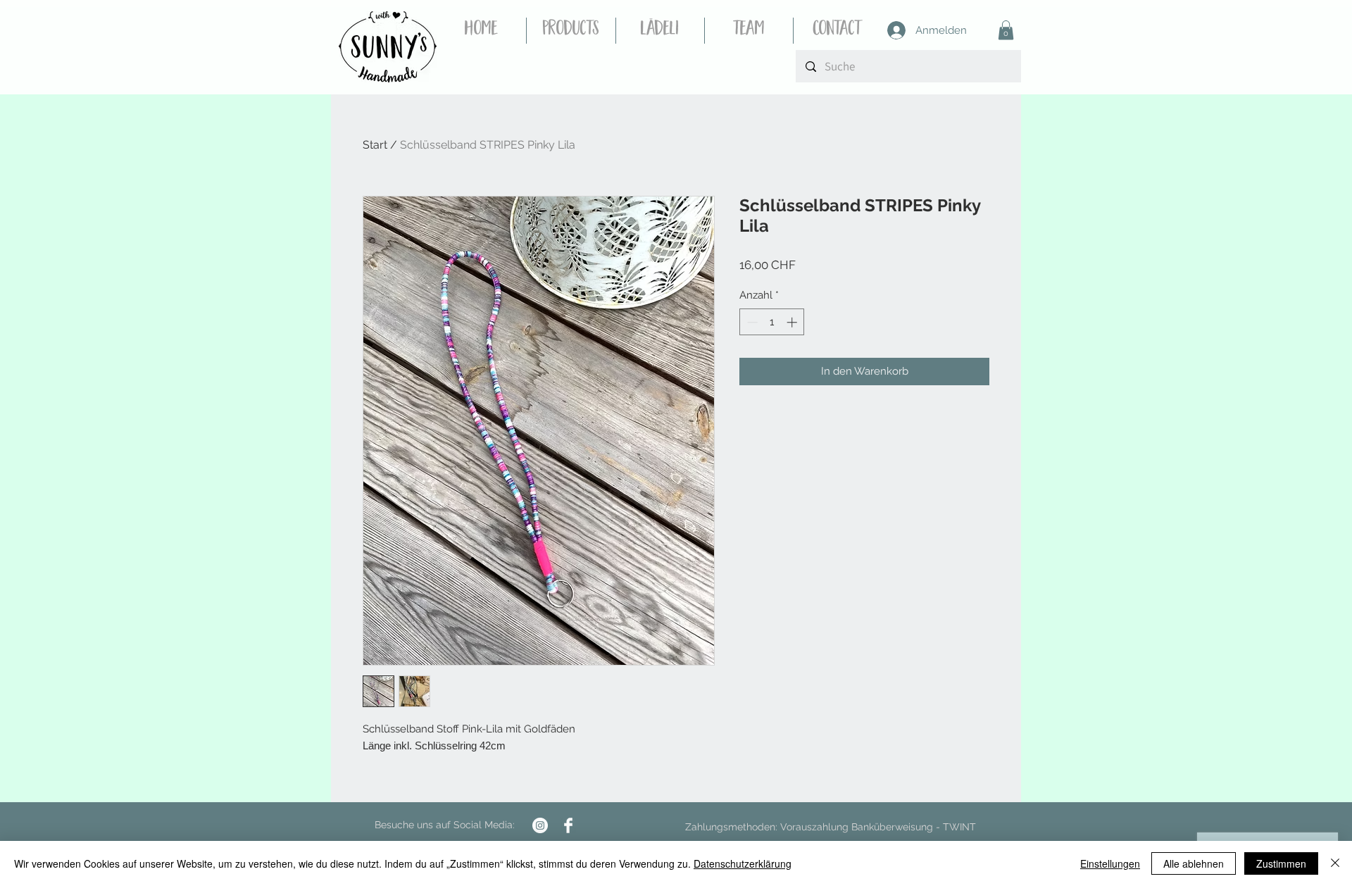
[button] (1006, 29)
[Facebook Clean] (568, 825)
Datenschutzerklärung (742, 863)
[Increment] (793, 322)
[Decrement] (750, 322)
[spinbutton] (772, 322)
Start (375, 144)
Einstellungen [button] (1110, 863)
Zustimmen (1281, 863)
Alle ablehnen (1193, 863)
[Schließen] (1335, 863)
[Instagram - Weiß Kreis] (540, 825)
